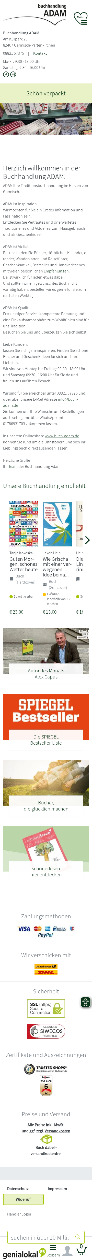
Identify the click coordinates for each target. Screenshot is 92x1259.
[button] (53, 1252)
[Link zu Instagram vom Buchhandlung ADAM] (13, 75)
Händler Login (19, 1214)
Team (13, 466)
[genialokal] (24, 1253)
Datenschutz (18, 1188)
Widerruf (23, 1199)
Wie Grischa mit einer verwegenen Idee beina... (57, 566)
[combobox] (40, 1237)
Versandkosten (57, 1131)
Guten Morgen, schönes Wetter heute (23, 564)
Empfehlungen (56, 271)
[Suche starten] (78, 1237)
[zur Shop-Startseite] (34, 14)
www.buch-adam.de (62, 436)
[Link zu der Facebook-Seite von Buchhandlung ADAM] (6, 75)
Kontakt (40, 53)
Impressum (57, 1188)
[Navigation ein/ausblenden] (67, 1251)
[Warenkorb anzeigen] (81, 1253)
